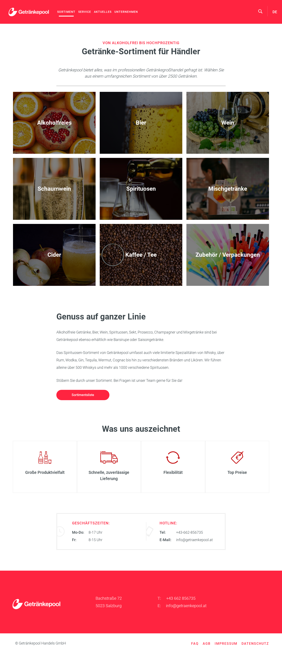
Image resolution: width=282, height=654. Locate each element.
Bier (141, 123)
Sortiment (66, 11)
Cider (54, 255)
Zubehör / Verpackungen (227, 255)
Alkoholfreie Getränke (54, 123)
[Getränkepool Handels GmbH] (29, 12)
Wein (227, 123)
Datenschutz (255, 644)
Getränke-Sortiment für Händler (45, 466)
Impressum (226, 644)
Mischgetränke (227, 189)
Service (84, 11)
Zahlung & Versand (109, 466)
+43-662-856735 (189, 532)
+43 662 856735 (181, 598)
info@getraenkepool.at (194, 540)
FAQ (195, 644)
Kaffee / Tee (141, 255)
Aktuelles (102, 11)
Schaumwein (54, 189)
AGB (207, 644)
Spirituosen (141, 189)
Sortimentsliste (83, 395)
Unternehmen (126, 11)
